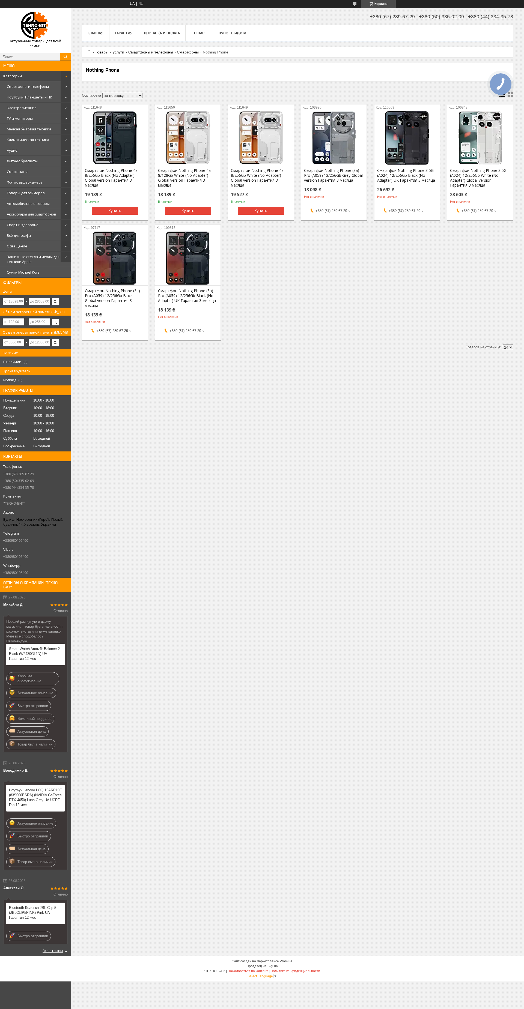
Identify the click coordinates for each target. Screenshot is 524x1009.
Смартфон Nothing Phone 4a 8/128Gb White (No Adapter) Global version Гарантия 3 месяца (184, 178)
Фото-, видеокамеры (25, 182)
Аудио (12, 150)
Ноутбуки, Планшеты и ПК (29, 97)
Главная (95, 33)
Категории (12, 75)
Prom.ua (286, 961)
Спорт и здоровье (22, 224)
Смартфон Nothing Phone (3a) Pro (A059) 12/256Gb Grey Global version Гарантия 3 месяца (333, 175)
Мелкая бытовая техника (29, 129)
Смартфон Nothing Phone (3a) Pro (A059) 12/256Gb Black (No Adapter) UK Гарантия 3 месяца (187, 295)
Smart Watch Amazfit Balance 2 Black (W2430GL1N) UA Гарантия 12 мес (34, 654)
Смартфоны (188, 52)
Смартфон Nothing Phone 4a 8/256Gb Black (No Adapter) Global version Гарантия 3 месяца (111, 178)
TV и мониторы (20, 118)
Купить (115, 210)
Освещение (17, 246)
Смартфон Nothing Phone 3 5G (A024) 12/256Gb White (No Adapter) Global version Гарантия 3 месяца (478, 178)
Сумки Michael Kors (23, 272)
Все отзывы (53, 950)
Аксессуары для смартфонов (31, 214)
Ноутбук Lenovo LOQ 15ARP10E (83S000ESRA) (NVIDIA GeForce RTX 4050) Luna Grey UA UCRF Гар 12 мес (35, 797)
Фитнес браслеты (22, 160)
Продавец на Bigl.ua (262, 966)
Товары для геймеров (26, 192)
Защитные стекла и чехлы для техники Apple (33, 259)
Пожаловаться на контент (248, 971)
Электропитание (22, 107)
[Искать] (65, 57)
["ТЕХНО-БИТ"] (35, 25)
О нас (199, 33)
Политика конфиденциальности (295, 971)
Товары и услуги (109, 52)
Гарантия (124, 33)
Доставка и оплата (162, 33)
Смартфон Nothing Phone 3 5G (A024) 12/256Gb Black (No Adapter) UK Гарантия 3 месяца (406, 175)
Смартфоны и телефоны (28, 86)
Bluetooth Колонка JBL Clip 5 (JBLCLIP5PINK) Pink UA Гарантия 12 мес (32, 913)
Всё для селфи (19, 235)
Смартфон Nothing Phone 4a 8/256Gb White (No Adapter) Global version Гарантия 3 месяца (257, 178)
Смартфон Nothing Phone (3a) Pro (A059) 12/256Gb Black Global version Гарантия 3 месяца (112, 298)
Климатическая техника (28, 139)
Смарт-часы (17, 171)
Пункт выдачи (232, 33)
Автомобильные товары (28, 203)
